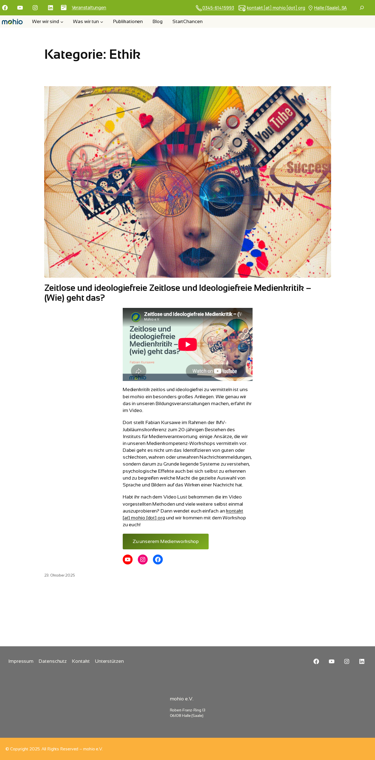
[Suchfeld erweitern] (362, 7)
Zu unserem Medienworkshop (166, 541)
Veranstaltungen (89, 7)
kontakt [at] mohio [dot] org (276, 8)
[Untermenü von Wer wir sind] (61, 21)
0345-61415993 (218, 8)
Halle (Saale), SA (330, 8)
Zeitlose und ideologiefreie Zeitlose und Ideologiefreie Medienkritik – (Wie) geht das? (177, 293)
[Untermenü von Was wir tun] (101, 21)
